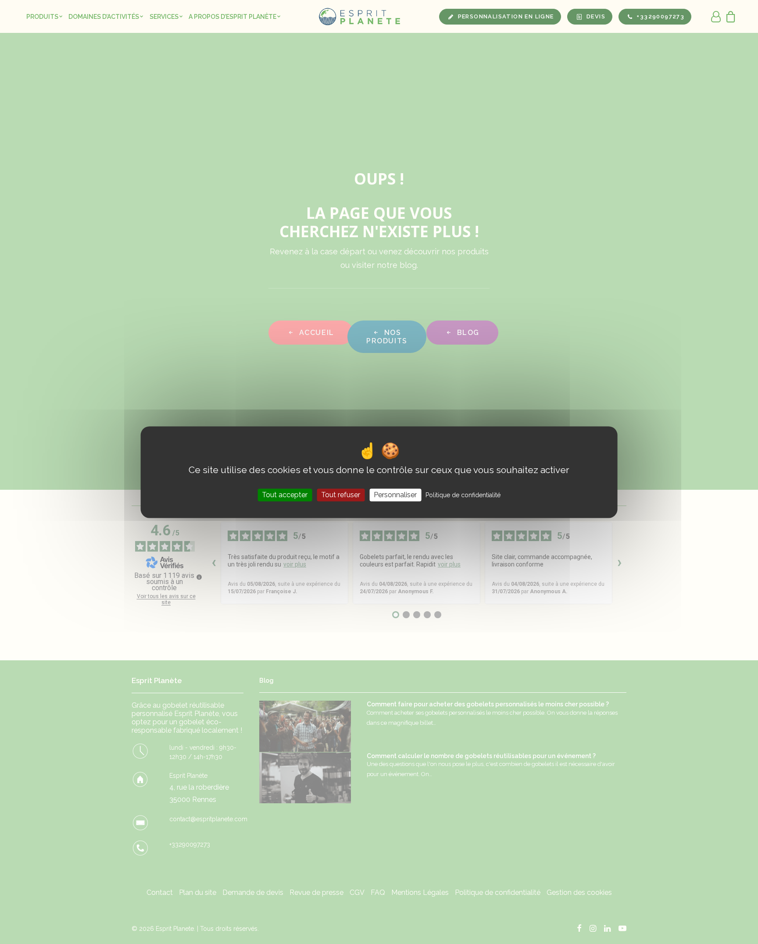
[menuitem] (44, 16)
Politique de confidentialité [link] (463, 495)
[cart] (728, 16)
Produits (42, 16)
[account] (716, 16)
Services (164, 16)
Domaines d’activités (103, 16)
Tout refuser (340, 495)
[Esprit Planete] (360, 16)
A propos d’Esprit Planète (232, 16)
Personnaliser (395, 495)
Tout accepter (284, 495)
